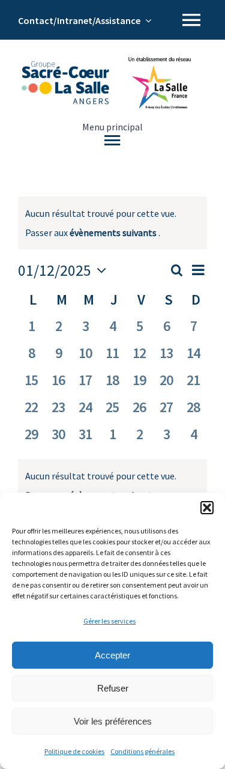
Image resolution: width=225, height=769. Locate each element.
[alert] (112, 485)
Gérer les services (109, 620)
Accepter (112, 655)
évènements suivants (114, 232)
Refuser (112, 688)
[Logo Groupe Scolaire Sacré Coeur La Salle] (65, 65)
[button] (207, 508)
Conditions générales (142, 751)
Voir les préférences (113, 721)
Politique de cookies (74, 751)
